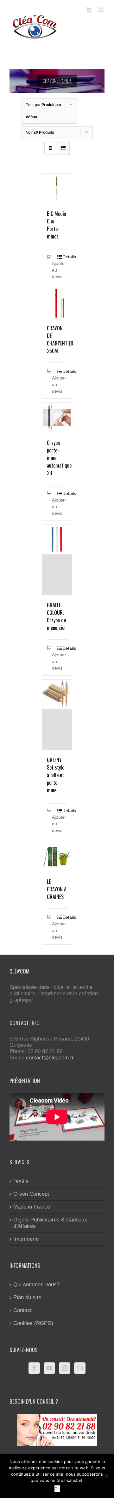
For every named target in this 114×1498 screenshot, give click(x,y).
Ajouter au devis (54, 270)
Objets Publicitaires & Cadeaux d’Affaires (50, 1223)
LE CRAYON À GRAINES (56, 889)
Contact (22, 1310)
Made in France (31, 1207)
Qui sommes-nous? (36, 1285)
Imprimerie (26, 1239)
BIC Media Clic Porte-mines (56, 225)
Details (64, 256)
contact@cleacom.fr (50, 1058)
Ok (57, 1488)
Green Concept (31, 1194)
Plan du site (27, 1297)
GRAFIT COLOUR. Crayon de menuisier (56, 616)
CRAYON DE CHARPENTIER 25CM (60, 339)
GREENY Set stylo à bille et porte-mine (55, 775)
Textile (20, 1181)
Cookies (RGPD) (33, 1323)
